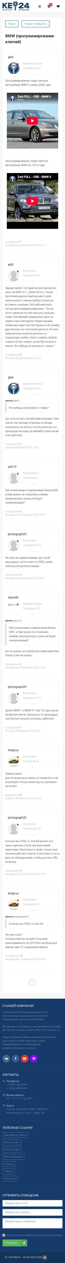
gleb (11, 57)
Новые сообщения (35, 23)
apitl (10, 264)
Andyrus (13, 750)
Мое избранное (13, 1156)
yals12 (12, 466)
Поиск (12, 23)
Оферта (8, 1171)
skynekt (13, 597)
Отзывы (9, 1164)
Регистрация (11, 1149)
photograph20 (17, 534)
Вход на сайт (11, 1142)
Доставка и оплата (15, 1135)
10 (21, 956)
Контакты (10, 1178)
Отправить (12, 1242)
